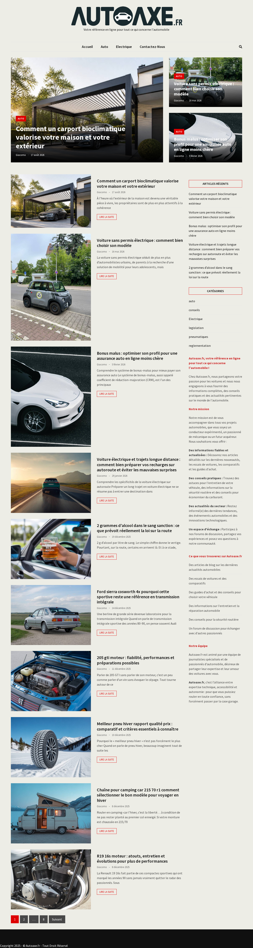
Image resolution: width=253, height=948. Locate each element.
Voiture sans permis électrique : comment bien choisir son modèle (204, 89)
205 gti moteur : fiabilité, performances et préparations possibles (135, 660)
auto (104, 46)
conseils (194, 310)
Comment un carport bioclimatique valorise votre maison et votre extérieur (70, 137)
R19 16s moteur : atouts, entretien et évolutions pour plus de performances (132, 858)
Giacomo (21, 155)
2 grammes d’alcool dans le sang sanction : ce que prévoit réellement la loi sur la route (138, 528)
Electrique (124, 46)
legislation (196, 328)
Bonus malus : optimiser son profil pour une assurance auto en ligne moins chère (202, 144)
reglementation (200, 346)
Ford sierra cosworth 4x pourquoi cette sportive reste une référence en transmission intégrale (138, 597)
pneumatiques (198, 337)
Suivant (57, 919)
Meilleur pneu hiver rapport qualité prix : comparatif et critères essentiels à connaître (137, 726)
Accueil (87, 46)
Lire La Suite (106, 217)
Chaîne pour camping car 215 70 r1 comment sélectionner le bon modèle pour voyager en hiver (138, 795)
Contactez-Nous (152, 46)
